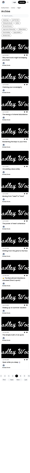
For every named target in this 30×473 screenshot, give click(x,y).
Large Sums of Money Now (9, 29)
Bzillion (17, 23)
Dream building (6, 32)
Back (11, 380)
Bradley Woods (5, 8)
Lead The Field (15, 20)
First (4, 380)
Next (18, 380)
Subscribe (22, 2)
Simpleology (5, 20)
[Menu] (28, 2)
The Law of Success (7, 26)
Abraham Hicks (6, 35)
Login (14, 2)
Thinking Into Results (7, 23)
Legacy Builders (17, 32)
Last (25, 380)
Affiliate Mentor (22, 29)
